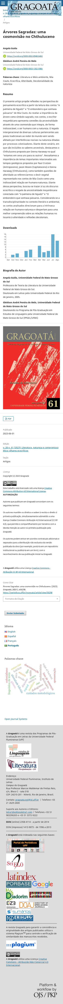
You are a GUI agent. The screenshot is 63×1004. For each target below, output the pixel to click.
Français (12, 640)
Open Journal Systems (16, 718)
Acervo (15, 10)
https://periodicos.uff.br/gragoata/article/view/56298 (27, 592)
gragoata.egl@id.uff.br (27, 799)
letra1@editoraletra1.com (19, 812)
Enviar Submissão (15, 613)
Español (12, 636)
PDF (9, 418)
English (11, 631)
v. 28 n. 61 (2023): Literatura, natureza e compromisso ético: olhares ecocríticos (30, 15)
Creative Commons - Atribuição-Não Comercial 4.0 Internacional (27, 962)
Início (5, 10)
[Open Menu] (3, 3)
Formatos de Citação (14, 598)
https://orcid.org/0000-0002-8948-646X (25, 56)
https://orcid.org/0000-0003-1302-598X (25, 68)
